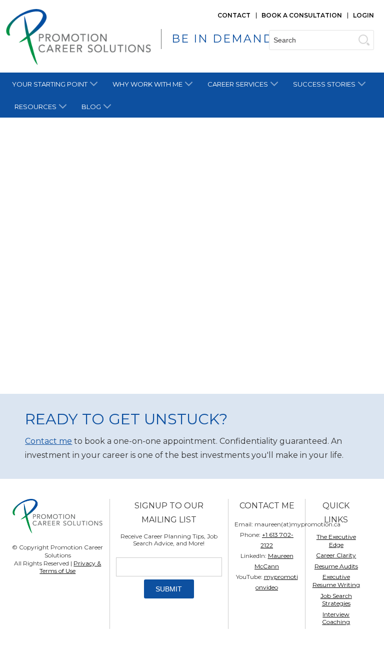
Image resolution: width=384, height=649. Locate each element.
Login (363, 15)
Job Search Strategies (336, 599)
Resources (35, 107)
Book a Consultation (302, 15)
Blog (91, 107)
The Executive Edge (336, 540)
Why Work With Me (147, 84)
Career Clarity (336, 555)
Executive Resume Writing (336, 580)
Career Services (238, 84)
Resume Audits (336, 566)
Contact (234, 15)
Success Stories (324, 84)
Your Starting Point (50, 84)
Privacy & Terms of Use (70, 567)
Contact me (48, 441)
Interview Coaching (336, 618)
